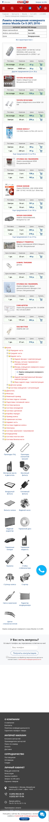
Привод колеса (12, 416)
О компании (9, 723)
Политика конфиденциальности (17, 728)
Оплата (7, 747)
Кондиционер (11, 434)
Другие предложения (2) (24, 71)
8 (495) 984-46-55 (16, 794)
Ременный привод (13, 396)
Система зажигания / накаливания (20, 431)
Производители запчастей (15, 741)
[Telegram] (29, 9)
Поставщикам (10, 757)
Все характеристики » (24, 40)
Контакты (8, 725)
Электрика (10, 428)
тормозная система (14, 419)
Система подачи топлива (16, 399)
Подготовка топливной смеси (17, 402)
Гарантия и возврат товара (15, 730)
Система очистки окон (15, 436)
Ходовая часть (12, 422)
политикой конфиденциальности (29, 659)
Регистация (9, 773)
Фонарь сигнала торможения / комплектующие (27, 363)
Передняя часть (16, 350)
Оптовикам (9, 760)
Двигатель (10, 391)
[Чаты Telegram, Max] (42, 815)
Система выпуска (13, 405)
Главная (5, 14)
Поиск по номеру (11, 744)
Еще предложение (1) (24, 154)
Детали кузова (16, 385)
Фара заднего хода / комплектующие (29, 382)
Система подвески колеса (16, 425)
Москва (7, 2)
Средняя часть (16, 353)
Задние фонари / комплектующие (28, 359)
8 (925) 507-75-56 (16, 796)
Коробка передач (13, 413)
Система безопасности (15, 439)
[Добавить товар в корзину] (41, 64)
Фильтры (10, 393)
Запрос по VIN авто (12, 779)
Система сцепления (14, 411)
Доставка (8, 749)
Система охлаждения (14, 408)
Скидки (7, 763)
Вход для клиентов (12, 771)
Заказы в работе (11, 776)
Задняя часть (15, 356)
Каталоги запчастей (12, 739)
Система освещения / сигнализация (24, 388)
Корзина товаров (11, 781)
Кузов (8, 347)
